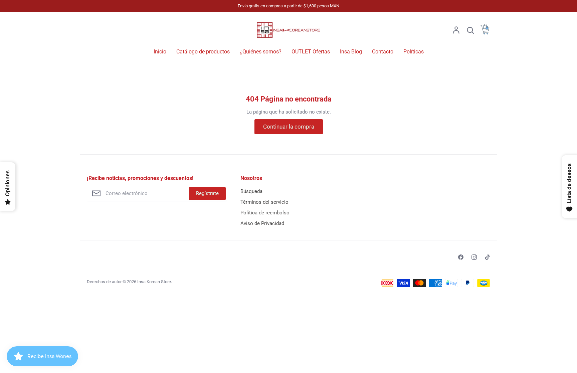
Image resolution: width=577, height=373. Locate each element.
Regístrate (207, 193)
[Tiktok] (487, 257)
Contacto (382, 51)
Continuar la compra (288, 126)
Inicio (160, 51)
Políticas (413, 51)
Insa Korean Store (154, 281)
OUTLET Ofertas (311, 51)
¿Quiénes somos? (260, 51)
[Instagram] (474, 257)
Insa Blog (351, 51)
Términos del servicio (264, 202)
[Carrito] (484, 33)
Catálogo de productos (203, 51)
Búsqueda (251, 191)
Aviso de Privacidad (262, 223)
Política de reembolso (265, 213)
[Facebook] (460, 257)
